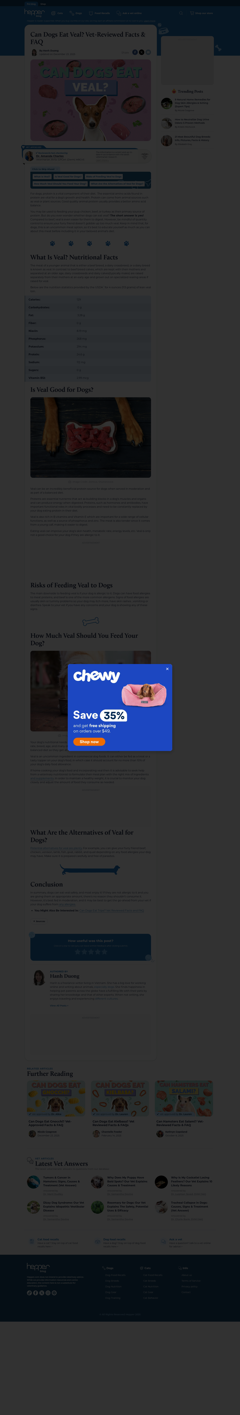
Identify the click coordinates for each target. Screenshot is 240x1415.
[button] (167, 669)
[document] (120, 707)
